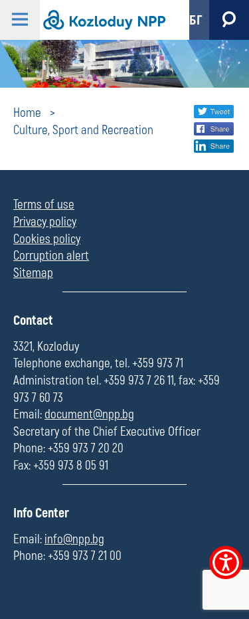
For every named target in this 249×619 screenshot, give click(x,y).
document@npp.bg (89, 414)
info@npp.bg (74, 539)
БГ (196, 20)
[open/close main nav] (20, 20)
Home (27, 113)
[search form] (229, 20)
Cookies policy (46, 239)
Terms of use (43, 205)
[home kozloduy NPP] (103, 20)
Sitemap (33, 273)
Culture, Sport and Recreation (83, 130)
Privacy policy (44, 222)
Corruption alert (51, 256)
